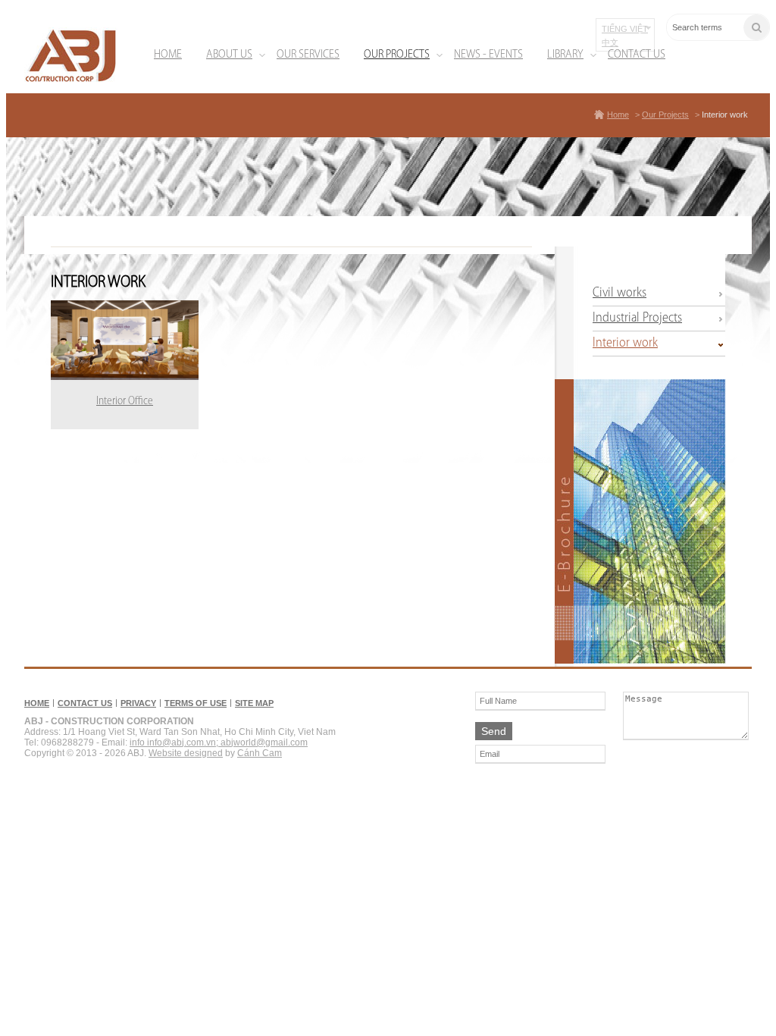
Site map (254, 703)
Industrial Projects (637, 318)
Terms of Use (195, 703)
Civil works (619, 293)
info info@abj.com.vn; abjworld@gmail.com (219, 742)
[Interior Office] (125, 340)
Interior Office (124, 401)
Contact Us (636, 55)
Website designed (186, 753)
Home (168, 55)
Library (565, 55)
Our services (308, 55)
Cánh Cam (259, 753)
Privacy (138, 703)
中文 (610, 42)
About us (229, 55)
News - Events (488, 55)
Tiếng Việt (625, 28)
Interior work (725, 114)
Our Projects (397, 55)
